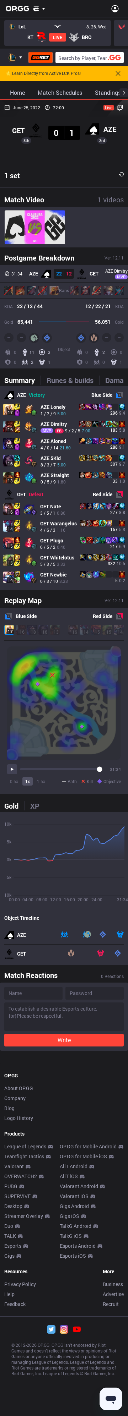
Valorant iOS (74, 1196)
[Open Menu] (115, 8)
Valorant (14, 1166)
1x (27, 781)
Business (113, 1284)
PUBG (10, 1186)
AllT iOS (69, 1176)
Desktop (13, 1206)
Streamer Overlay (23, 1216)
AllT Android (73, 1166)
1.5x (41, 781)
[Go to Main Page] (17, 8)
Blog (9, 1108)
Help (9, 1294)
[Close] (118, 73)
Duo (8, 1226)
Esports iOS (73, 1255)
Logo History (18, 1118)
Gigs (9, 1255)
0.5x (14, 781)
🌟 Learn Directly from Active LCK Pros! (43, 73)
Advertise (113, 1294)
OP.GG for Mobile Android (88, 1146)
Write (64, 1040)
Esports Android (78, 1245)
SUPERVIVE (17, 1196)
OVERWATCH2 (20, 1176)
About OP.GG (18, 1088)
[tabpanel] (64, 488)
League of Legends (25, 1146)
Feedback (15, 1304)
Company (15, 1098)
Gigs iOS (69, 1216)
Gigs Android (74, 1206)
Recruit (111, 1304)
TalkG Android (75, 1226)
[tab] (22, 380)
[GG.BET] (40, 57)
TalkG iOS (71, 1235)
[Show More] (39, 8)
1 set (12, 175)
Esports (12, 1245)
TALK (10, 1235)
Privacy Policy (20, 1284)
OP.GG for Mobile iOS (83, 1156)
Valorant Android (79, 1186)
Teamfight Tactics (24, 1156)
